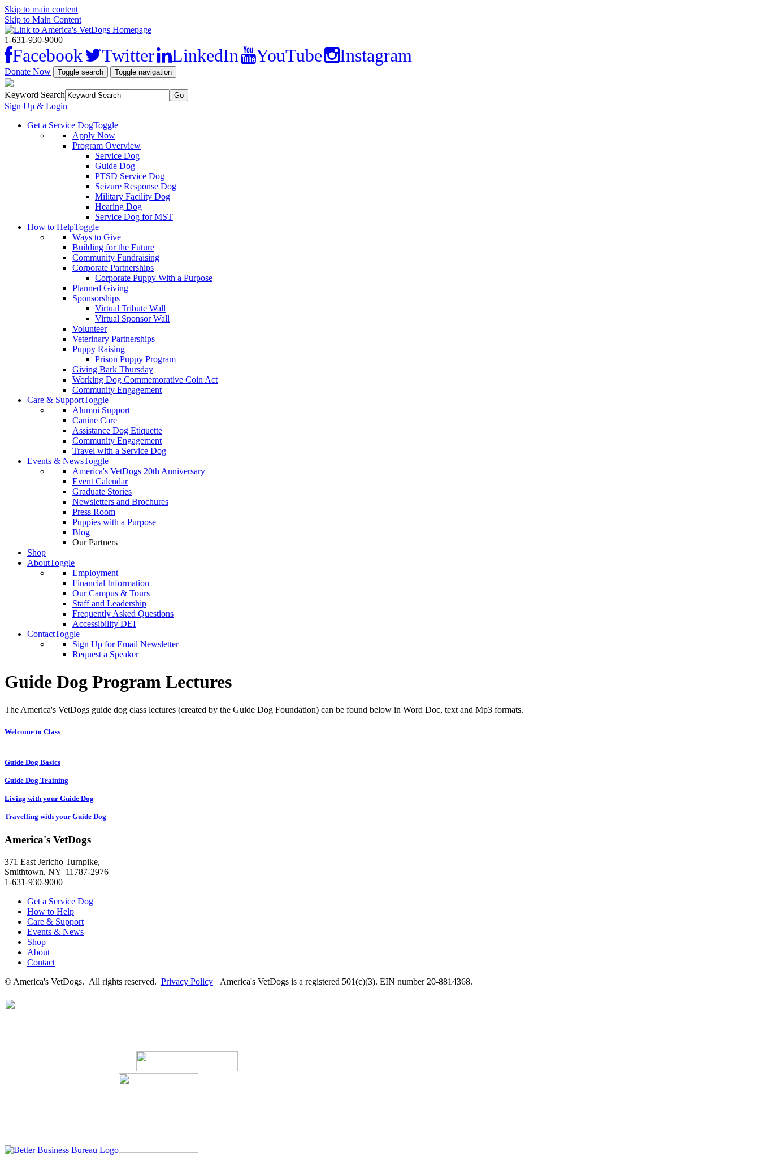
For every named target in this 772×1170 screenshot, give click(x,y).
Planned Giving (100, 288)
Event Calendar (100, 481)
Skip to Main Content (43, 19)
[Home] (78, 29)
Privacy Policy (187, 981)
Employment (95, 573)
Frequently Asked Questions (123, 613)
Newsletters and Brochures (120, 501)
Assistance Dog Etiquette (117, 430)
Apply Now (93, 135)
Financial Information (110, 583)
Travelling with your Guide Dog (55, 816)
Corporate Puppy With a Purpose (153, 278)
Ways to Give (96, 237)
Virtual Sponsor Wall (132, 318)
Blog (81, 532)
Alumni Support (101, 410)
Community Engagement (117, 390)
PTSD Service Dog (129, 176)
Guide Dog (115, 166)
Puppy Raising (98, 349)
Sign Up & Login (36, 106)
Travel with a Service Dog (119, 451)
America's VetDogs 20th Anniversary (138, 471)
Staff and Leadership (109, 603)
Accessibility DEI (104, 624)
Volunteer (89, 328)
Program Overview (106, 145)
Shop (36, 552)
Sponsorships (96, 298)
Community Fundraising (115, 257)
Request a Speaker (105, 654)
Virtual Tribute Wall (130, 308)
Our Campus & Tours (111, 593)
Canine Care (94, 420)
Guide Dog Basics (32, 762)
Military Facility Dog (132, 196)
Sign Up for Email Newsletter (125, 644)
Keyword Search (35, 94)
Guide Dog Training (36, 780)
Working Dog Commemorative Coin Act (145, 379)
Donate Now (28, 71)
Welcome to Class (32, 731)
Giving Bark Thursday (112, 369)
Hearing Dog (118, 206)
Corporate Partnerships (113, 267)
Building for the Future (113, 247)
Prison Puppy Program (135, 359)
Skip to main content (41, 9)
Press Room (93, 512)
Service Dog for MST (134, 217)
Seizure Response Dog (135, 186)
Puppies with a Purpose (114, 522)
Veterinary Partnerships (113, 339)
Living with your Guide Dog (49, 798)
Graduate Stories (102, 491)
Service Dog (117, 156)
